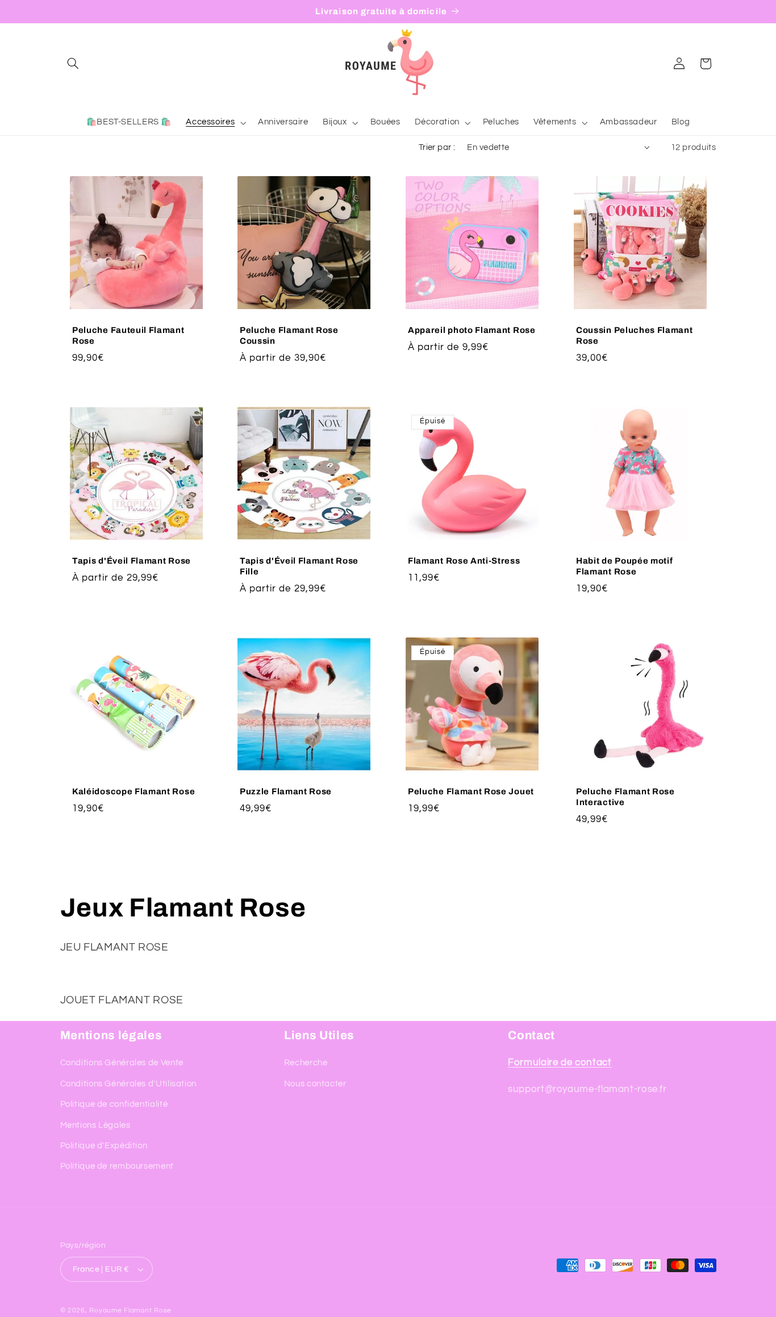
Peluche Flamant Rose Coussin (289, 335)
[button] (73, 64)
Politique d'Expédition (104, 1145)
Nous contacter (315, 1084)
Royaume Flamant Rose (130, 1310)
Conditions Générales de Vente (121, 1062)
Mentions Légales (95, 1124)
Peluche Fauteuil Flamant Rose (128, 335)
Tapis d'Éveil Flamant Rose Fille (299, 566)
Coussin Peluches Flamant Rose (634, 335)
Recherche (306, 1062)
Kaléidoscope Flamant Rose (133, 791)
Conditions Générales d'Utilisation (128, 1084)
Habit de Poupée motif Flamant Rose (624, 566)
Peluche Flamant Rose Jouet (471, 791)
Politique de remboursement (117, 1166)
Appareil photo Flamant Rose (472, 330)
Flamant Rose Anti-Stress (464, 560)
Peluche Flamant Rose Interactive (625, 797)
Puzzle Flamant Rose (286, 791)
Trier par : (437, 147)
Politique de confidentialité (114, 1104)
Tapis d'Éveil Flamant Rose (131, 560)
